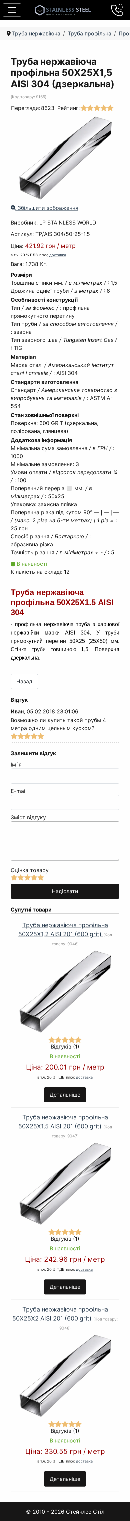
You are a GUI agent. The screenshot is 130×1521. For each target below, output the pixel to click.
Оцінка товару (30, 870)
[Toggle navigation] (12, 10)
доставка (57, 255)
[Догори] (116, 1507)
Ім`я (16, 764)
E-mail (19, 791)
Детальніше (65, 1094)
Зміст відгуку (28, 817)
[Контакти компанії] (117, 10)
